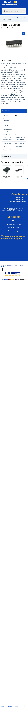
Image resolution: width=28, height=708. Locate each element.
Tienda (2, 706)
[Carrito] (15, 705)
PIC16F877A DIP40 (19, 177)
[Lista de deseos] (22, 704)
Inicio (2, 18)
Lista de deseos (23, 706)
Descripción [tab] (5, 111)
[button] (23, 33)
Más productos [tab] (7, 156)
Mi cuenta (10, 706)
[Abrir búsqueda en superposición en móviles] (14, 11)
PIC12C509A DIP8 (6, 177)
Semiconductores (10, 18)
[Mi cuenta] (8, 704)
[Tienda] (1, 704)
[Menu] (23, 3)
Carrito (16, 706)
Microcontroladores (22, 18)
